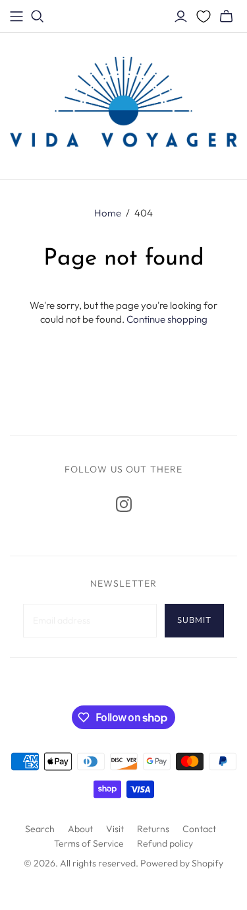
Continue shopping (166, 319)
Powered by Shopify (181, 863)
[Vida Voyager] (123, 104)
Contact (199, 829)
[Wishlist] (203, 16)
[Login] (181, 16)
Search (40, 829)
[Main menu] (16, 16)
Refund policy (165, 843)
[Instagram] (124, 504)
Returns (153, 829)
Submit (194, 619)
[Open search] (37, 16)
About (80, 829)
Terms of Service (89, 843)
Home (107, 213)
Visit (115, 829)
